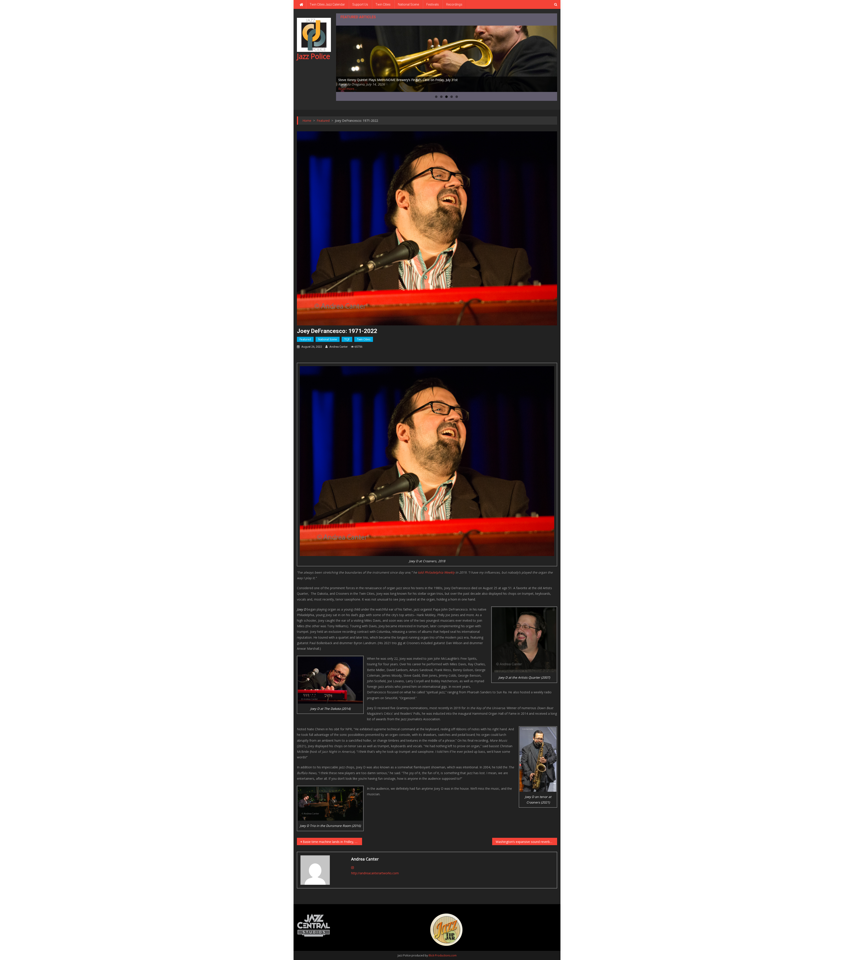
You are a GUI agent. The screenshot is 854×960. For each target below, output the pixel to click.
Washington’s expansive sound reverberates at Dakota (526, 842)
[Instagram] (352, 867)
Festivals (432, 4)
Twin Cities (383, 4)
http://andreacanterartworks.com (375, 873)
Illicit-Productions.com (443, 955)
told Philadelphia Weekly (436, 572)
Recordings (454, 4)
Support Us (360, 4)
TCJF (347, 339)
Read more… (347, 89)
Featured (305, 339)
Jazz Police (313, 56)
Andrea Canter (338, 346)
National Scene (408, 4)
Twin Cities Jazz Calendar (327, 4)
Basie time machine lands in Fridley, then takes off (332, 842)
